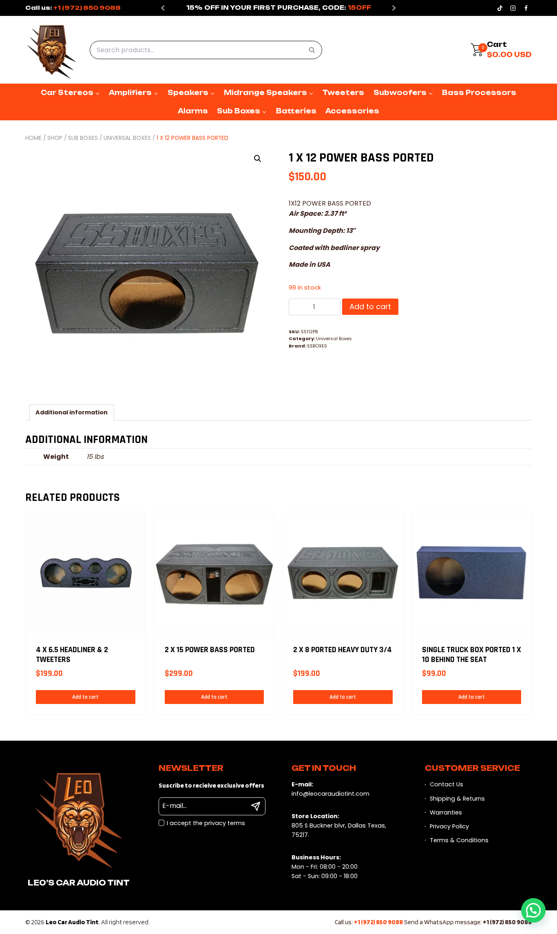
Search (314, 49)
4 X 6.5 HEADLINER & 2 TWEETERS (72, 655)
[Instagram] (513, 8)
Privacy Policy (449, 826)
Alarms (193, 111)
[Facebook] (526, 8)
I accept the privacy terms (206, 823)
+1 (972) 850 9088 (87, 7)
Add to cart (370, 306)
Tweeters (343, 93)
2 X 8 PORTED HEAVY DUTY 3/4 (342, 650)
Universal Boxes (334, 338)
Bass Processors (479, 93)
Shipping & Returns (457, 799)
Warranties (446, 812)
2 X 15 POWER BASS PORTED (210, 650)
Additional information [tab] (71, 412)
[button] (257, 158)
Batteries (296, 111)
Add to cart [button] (85, 697)
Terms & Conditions (459, 840)
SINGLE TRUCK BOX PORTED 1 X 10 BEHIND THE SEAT (471, 655)
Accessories (352, 111)
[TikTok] (500, 8)
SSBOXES (317, 346)
